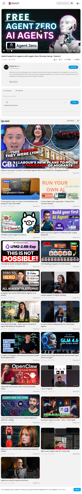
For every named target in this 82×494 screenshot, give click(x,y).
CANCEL (65, 102)
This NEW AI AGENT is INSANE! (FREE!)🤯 (14, 264)
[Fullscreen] (78, 51)
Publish (74, 102)
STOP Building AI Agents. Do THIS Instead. (56, 264)
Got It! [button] (77, 490)
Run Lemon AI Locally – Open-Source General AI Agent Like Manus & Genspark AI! (18, 325)
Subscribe (73, 67)
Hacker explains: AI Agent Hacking (53, 295)
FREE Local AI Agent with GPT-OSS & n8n (55, 451)
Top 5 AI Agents (46, 389)
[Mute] (74, 51)
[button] (78, 3)
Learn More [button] (62, 490)
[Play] (4, 51)
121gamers (13, 66)
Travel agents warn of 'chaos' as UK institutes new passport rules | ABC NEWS (19, 203)
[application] (41, 31)
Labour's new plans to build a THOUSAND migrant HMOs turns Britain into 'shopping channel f (35, 170)
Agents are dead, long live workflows (14, 480)
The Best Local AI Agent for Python (13, 235)
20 (70, 50)
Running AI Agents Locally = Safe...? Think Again (58, 420)
